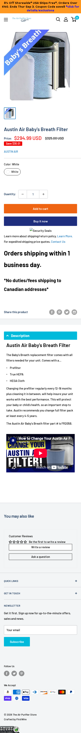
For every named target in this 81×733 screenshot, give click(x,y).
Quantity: (10, 194)
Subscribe (17, 641)
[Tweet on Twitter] (67, 312)
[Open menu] (6, 19)
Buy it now (40, 221)
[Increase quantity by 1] (43, 194)
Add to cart (40, 208)
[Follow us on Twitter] (14, 673)
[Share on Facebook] (52, 312)
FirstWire (21, 719)
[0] (73, 19)
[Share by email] (74, 312)
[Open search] (58, 19)
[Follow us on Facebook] (6, 673)
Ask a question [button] (40, 556)
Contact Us (58, 241)
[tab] (40, 336)
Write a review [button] (40, 547)
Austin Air (11, 151)
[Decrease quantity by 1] (22, 194)
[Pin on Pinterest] (59, 312)
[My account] (66, 19)
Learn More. (65, 236)
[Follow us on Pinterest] (21, 673)
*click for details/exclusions (53, 8)
